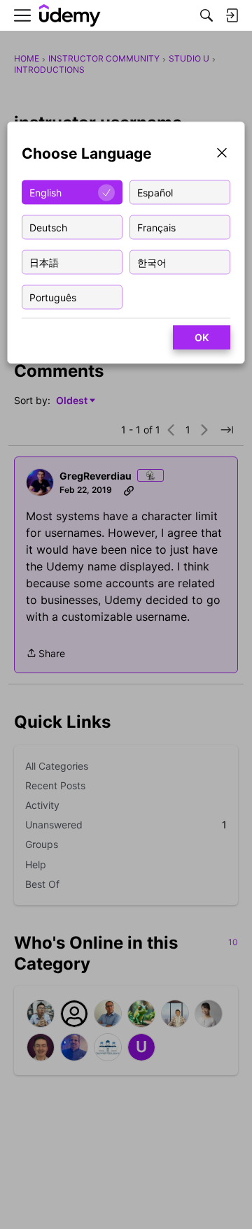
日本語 (44, 262)
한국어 (152, 262)
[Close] (222, 154)
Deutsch (48, 227)
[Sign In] (231, 15)
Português (52, 297)
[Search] (206, 15)
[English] (70, 15)
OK (202, 337)
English (45, 192)
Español (155, 192)
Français (156, 227)
